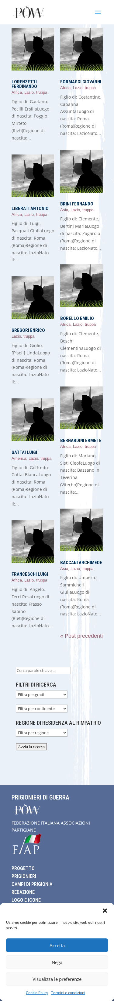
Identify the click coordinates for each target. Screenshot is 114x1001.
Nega (57, 962)
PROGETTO (23, 868)
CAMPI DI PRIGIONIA (32, 884)
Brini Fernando (76, 204)
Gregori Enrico (28, 330)
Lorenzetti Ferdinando (24, 84)
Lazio (29, 92)
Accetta (57, 945)
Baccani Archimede (81, 562)
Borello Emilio (77, 318)
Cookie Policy (37, 992)
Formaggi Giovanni (80, 82)
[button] (105, 911)
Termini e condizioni (68, 992)
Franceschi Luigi (30, 574)
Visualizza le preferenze (57, 979)
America (19, 458)
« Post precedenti (81, 636)
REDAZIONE (23, 892)
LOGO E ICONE (26, 900)
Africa (17, 92)
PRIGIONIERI (24, 876)
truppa (41, 92)
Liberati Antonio (30, 208)
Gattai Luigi (24, 452)
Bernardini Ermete (81, 440)
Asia (64, 210)
